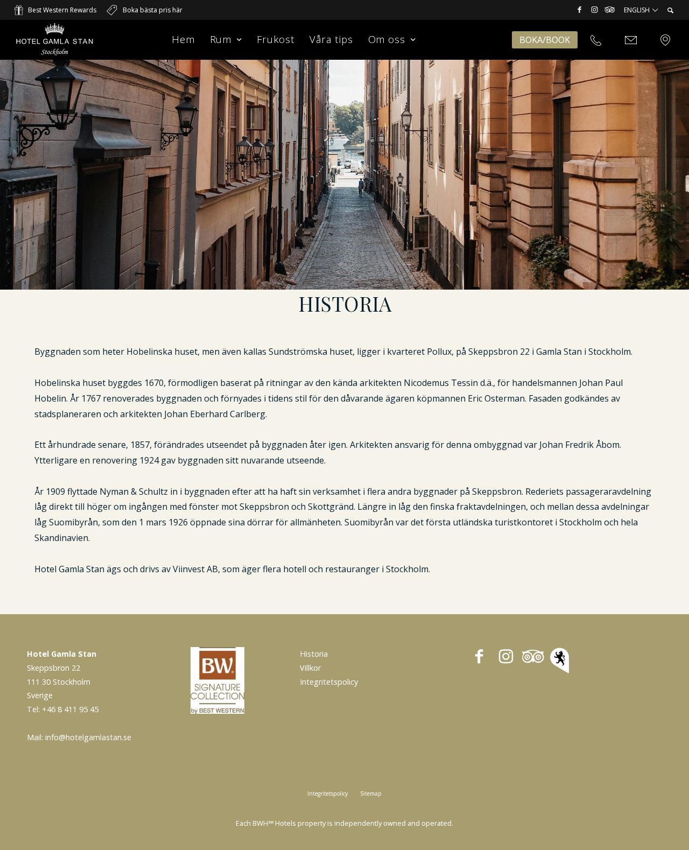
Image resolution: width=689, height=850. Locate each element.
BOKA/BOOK (544, 40)
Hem (183, 39)
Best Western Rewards (62, 10)
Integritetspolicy (329, 682)
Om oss (386, 39)
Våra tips (331, 39)
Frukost (275, 39)
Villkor (310, 668)
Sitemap (371, 793)
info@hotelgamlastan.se (88, 737)
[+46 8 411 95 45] (595, 41)
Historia (314, 654)
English (637, 10)
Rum (221, 39)
